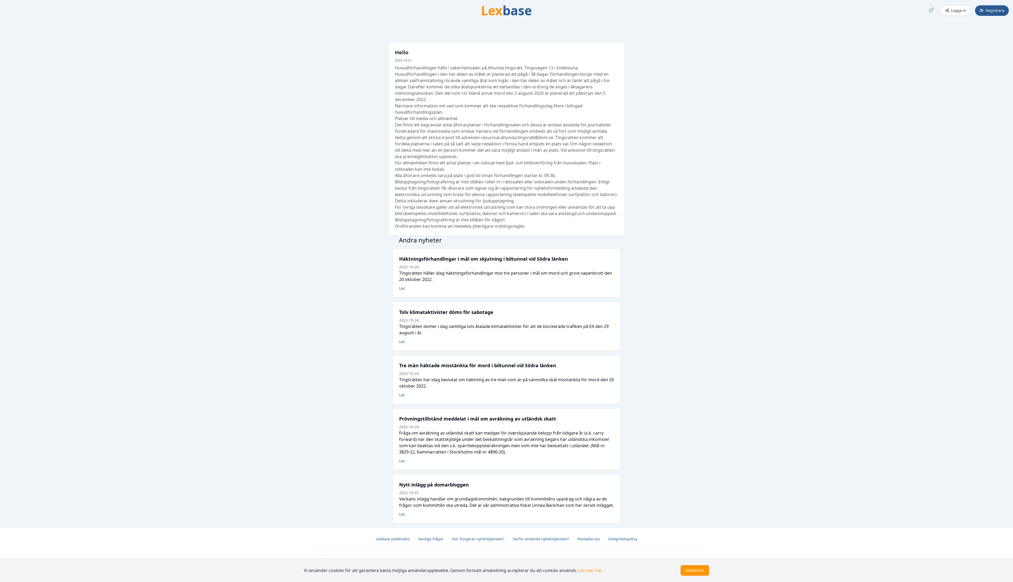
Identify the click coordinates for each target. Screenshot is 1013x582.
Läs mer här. (590, 570)
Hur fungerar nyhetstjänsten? (478, 538)
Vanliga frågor (430, 538)
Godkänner (695, 570)
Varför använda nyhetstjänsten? (541, 538)
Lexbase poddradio (393, 538)
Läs (402, 288)
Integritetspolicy (622, 538)
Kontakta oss (588, 538)
